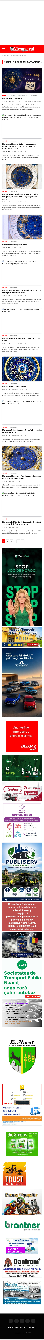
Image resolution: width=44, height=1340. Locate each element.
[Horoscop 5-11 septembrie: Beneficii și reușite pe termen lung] (22, 412)
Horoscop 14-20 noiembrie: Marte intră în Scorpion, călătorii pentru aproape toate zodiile (20, 196)
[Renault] (22, 717)
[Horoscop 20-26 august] (22, 80)
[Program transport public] (22, 780)
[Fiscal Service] (22, 1246)
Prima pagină (6, 55)
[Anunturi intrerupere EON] (22, 736)
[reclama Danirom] (22, 1277)
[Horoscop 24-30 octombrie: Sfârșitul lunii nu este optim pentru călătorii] (22, 272)
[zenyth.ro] (22, 1144)
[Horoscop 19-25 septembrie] (22, 369)
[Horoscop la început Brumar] (22, 227)
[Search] (41, 49)
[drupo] (22, 1104)
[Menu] (3, 49)
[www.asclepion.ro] (22, 841)
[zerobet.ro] (22, 625)
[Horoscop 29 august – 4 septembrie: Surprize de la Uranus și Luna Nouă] (22, 458)
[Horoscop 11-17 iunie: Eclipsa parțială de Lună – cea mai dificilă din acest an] (22, 504)
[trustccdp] (14, 1185)
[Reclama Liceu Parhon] (22, 647)
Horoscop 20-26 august (12, 98)
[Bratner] (22, 1234)
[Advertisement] (22, 22)
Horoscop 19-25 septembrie (14, 386)
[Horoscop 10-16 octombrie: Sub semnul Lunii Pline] (22, 320)
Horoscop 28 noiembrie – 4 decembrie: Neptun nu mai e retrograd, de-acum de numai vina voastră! (19, 146)
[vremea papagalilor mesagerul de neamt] (22, 1202)
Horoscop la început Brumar (14, 245)
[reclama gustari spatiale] (22, 958)
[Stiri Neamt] (22, 49)
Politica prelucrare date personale (22, 1328)
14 (18, 541)
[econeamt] (22, 1082)
